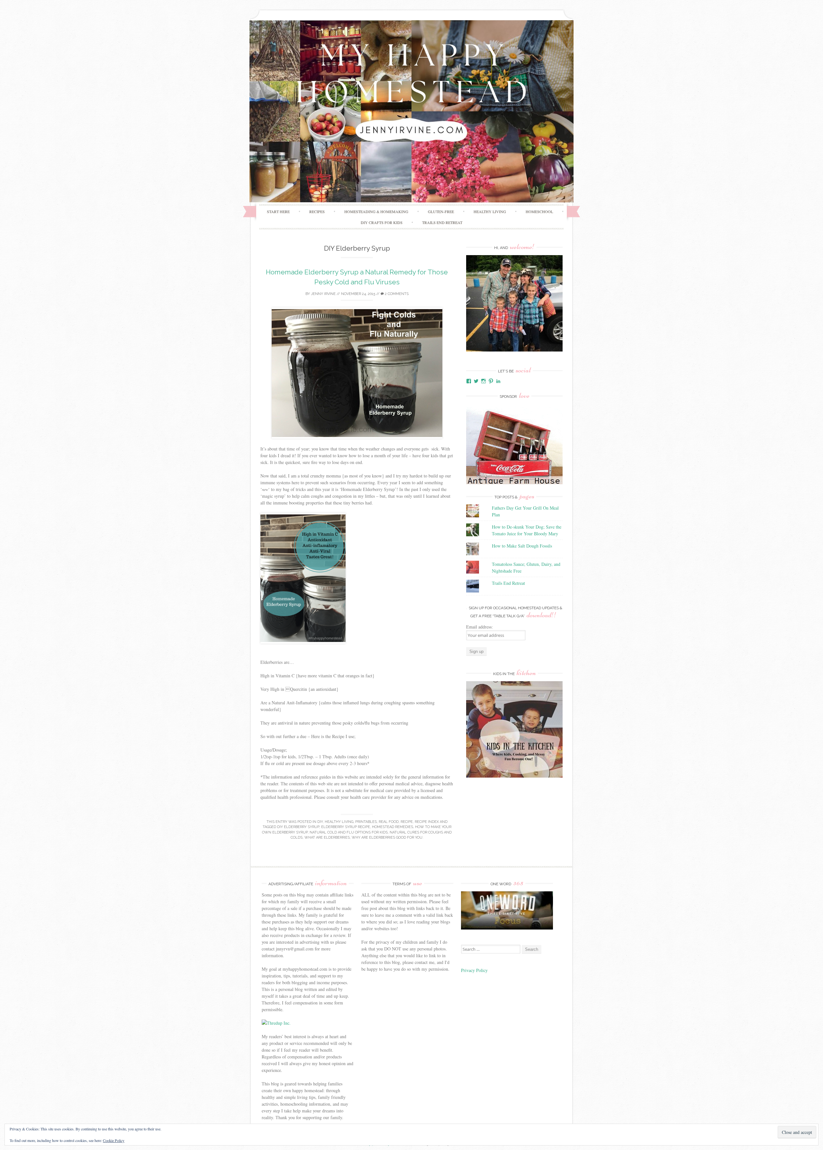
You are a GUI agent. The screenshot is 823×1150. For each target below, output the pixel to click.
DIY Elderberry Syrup (298, 827)
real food (389, 822)
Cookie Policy (113, 1140)
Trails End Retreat (442, 222)
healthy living (339, 822)
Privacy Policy (475, 970)
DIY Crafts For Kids (381, 222)
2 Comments (396, 294)
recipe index (427, 822)
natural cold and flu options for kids (349, 832)
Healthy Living (490, 211)
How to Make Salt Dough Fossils (522, 546)
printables (366, 822)
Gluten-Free (441, 211)
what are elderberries (327, 837)
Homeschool (539, 211)
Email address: (479, 627)
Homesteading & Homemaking (376, 211)
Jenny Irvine (323, 294)
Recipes (317, 211)
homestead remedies (392, 827)
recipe (407, 822)
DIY (320, 822)
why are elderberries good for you (387, 837)
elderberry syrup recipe (345, 827)
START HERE (278, 211)
